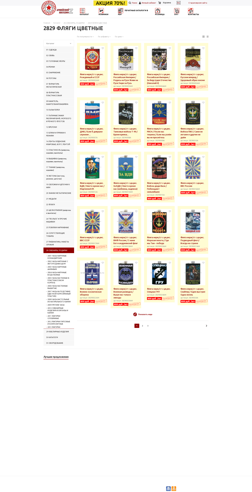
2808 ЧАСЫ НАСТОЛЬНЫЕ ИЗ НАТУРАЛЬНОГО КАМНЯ (59, 300)
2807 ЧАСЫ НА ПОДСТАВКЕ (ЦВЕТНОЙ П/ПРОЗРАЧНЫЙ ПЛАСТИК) (59, 293)
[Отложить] (103, 48)
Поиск (134, 3)
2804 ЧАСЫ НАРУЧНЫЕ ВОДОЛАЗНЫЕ (57, 273)
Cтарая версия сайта (197, 3)
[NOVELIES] (110, 16)
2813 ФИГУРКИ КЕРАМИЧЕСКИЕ (54, 328)
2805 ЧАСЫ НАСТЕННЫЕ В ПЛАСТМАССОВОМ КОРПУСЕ (58, 280)
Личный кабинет (148, 3)
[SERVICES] (139, 16)
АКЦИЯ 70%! (110, 3)
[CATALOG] (82, 16)
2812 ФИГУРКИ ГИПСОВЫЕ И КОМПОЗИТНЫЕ (59, 323)
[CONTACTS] (195, 16)
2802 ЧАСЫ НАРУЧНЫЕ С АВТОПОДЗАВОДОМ (58, 262)
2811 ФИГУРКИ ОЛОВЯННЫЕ (54, 317)
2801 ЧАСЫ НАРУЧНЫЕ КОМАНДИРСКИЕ (57, 257)
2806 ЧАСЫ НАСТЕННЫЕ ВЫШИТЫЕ (58, 287)
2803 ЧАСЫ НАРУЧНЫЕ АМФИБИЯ (57, 268)
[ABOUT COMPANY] (167, 16)
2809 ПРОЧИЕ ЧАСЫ (56, 305)
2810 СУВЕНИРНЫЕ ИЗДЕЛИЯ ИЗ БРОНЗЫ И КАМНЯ (58, 310)
